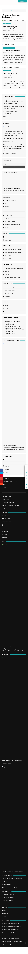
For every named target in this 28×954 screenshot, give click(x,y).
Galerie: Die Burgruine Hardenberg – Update (10, 27)
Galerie (9, 23)
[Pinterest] (1, 475)
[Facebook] (1, 470)
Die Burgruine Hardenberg (11, 51)
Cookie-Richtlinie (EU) (11, 326)
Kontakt (8, 324)
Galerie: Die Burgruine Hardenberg (10, 74)
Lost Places (12, 47)
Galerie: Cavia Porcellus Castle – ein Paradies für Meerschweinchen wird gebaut (15, 330)
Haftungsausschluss (17, 941)
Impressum (22, 943)
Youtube (10, 871)
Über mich (15, 943)
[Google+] (1, 478)
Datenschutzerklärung (11, 944)
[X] (1, 473)
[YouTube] (1, 481)
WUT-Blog (15, 646)
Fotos (5, 23)
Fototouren (6, 47)
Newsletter (8, 333)
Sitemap (10, 943)
